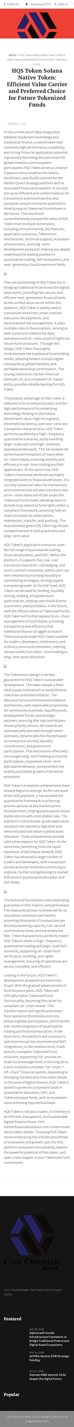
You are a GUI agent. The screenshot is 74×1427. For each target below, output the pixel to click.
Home (12, 55)
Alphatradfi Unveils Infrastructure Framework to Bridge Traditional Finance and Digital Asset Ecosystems (49, 1339)
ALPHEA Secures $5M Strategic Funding (49, 1358)
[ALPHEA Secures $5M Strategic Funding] (15, 1358)
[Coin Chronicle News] (37, 37)
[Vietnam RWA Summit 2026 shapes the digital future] (15, 1377)
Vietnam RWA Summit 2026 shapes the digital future (47, 1377)
